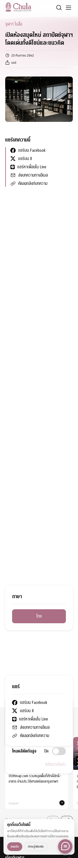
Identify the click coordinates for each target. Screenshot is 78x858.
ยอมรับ (15, 846)
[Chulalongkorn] (18, 7)
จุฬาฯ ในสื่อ (13, 24)
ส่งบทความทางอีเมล (33, 175)
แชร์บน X (25, 158)
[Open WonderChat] (65, 846)
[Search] (59, 7)
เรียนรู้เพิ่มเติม (36, 846)
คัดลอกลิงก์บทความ (32, 183)
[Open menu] (68, 7)
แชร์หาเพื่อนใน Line (31, 166)
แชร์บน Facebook (32, 150)
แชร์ (13, 63)
